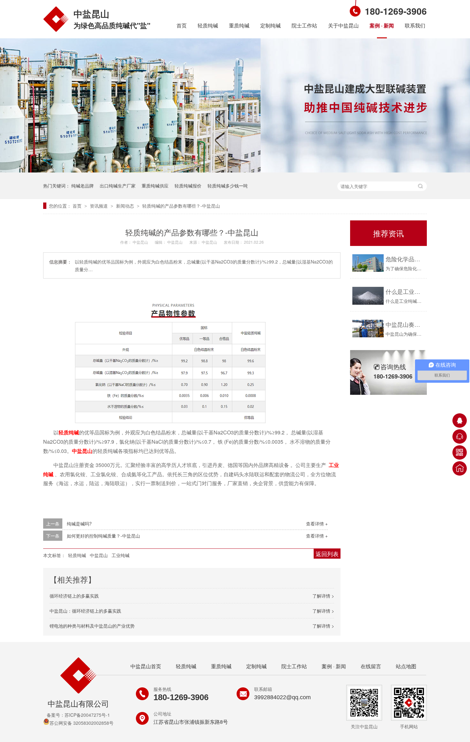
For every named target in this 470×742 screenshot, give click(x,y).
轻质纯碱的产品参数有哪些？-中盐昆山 (181, 206)
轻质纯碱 (208, 25)
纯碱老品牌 (82, 185)
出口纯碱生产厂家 (118, 185)
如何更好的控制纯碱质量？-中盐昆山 (103, 535)
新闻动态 (125, 206)
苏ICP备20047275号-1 (87, 715)
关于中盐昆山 (343, 25)
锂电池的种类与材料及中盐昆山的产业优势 (92, 626)
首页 (181, 25)
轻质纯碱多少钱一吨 (228, 185)
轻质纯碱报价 (188, 185)
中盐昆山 (82, 451)
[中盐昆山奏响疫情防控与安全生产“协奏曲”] (368, 328)
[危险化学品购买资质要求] (368, 263)
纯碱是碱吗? (79, 523)
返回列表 (327, 553)
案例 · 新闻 (382, 25)
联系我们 (415, 25)
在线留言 (371, 666)
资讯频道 (99, 206)
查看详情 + (317, 523)
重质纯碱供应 (155, 185)
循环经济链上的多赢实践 (74, 596)
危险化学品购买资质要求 (405, 259)
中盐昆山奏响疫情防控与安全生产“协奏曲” (405, 324)
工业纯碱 (120, 555)
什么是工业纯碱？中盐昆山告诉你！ (405, 291)
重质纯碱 (239, 25)
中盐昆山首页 (145, 666)
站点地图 (406, 666)
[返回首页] (459, 468)
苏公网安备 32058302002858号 (82, 723)
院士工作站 (304, 25)
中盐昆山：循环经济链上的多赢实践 (85, 611)
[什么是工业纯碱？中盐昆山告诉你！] (368, 295)
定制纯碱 (270, 25)
